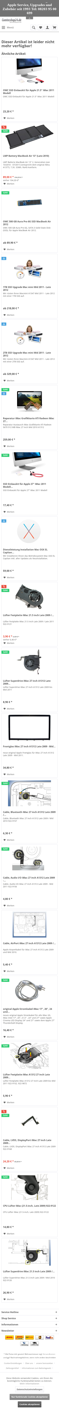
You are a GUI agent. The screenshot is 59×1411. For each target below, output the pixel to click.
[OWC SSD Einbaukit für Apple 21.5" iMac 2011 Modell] (29, 71)
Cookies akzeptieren (29, 1404)
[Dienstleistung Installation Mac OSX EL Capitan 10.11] (29, 531)
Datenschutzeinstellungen (29, 1389)
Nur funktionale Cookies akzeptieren (29, 1396)
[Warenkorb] (54, 27)
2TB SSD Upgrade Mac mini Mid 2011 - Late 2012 (27, 354)
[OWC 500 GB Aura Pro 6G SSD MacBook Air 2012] (29, 203)
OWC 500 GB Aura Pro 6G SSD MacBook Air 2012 (27, 223)
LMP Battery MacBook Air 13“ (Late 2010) (26, 155)
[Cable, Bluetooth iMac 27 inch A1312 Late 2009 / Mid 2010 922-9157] (29, 793)
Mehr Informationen (29, 1383)
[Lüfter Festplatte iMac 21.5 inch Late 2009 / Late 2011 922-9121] (29, 596)
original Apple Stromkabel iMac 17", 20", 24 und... (27, 1010)
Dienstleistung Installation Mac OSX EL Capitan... (25, 551)
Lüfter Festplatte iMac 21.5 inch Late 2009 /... (28, 615)
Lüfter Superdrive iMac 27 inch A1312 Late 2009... (27, 682)
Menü (10, 27)
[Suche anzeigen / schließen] (33, 27)
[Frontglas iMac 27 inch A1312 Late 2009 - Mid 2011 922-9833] (29, 728)
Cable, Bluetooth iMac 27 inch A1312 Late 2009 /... (29, 813)
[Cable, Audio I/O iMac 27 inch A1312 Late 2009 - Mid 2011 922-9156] (29, 859)
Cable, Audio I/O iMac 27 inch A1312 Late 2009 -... (29, 879)
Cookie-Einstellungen (13, 1363)
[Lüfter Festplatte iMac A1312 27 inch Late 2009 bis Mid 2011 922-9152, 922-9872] (29, 1056)
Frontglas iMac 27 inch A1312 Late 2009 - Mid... (29, 746)
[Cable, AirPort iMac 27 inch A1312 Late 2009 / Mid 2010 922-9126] (29, 925)
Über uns (29, 1363)
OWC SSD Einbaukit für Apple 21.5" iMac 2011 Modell (28, 92)
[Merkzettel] (40, 27)
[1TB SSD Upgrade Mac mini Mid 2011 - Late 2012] (29, 268)
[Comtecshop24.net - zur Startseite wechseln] (11, 20)
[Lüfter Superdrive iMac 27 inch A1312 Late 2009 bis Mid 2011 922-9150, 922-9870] (29, 662)
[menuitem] (7, 27)
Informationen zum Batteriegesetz (36, 1368)
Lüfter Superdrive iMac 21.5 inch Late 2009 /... (29, 1271)
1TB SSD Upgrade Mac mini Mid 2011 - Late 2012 (27, 288)
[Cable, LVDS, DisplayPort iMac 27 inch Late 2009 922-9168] (29, 1121)
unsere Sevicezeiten (44, 1363)
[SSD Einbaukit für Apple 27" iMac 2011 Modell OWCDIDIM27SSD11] (29, 465)
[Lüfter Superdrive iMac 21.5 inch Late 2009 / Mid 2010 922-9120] (29, 1253)
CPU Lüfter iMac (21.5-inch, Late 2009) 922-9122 (29, 1205)
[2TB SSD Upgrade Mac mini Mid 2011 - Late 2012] (29, 334)
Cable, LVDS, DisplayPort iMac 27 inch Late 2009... (27, 1141)
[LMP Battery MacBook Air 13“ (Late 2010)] (29, 137)
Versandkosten (49, 1354)
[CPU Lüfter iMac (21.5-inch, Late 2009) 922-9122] (29, 1187)
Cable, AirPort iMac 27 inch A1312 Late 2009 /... (29, 943)
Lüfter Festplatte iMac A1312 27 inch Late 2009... (26, 1076)
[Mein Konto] (47, 27)
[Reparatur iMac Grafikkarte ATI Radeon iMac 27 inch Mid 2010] (29, 400)
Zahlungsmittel (12, 1368)
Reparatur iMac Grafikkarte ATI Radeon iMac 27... (28, 420)
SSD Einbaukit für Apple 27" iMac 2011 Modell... (24, 485)
